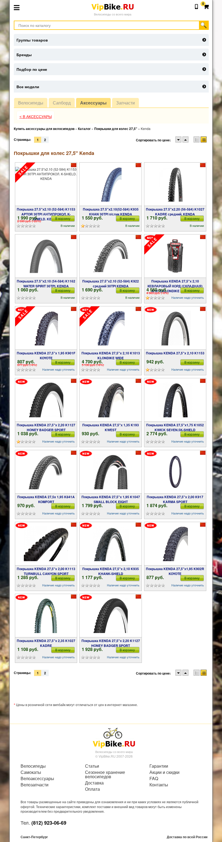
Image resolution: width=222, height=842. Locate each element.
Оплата (92, 789)
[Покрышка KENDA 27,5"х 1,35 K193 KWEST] (110, 400)
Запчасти (125, 103)
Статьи (92, 766)
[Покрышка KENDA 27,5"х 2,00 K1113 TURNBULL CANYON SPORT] (46, 543)
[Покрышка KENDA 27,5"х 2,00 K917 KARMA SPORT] (175, 472)
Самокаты (31, 772)
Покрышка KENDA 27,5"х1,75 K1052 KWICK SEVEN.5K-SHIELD (175, 427)
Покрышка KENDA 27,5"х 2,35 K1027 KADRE (46, 643)
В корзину (62, 218)
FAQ (153, 778)
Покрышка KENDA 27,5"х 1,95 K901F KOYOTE (46, 355)
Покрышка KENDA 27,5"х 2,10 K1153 (175, 353)
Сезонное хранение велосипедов (105, 774)
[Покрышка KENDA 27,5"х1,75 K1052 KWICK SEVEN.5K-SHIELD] (175, 400)
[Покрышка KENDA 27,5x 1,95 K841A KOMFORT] (46, 472)
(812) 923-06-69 (48, 822)
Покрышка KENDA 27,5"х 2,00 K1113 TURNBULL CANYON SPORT (46, 571)
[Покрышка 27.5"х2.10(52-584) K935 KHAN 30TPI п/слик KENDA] (111, 184)
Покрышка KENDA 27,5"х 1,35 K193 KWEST (110, 427)
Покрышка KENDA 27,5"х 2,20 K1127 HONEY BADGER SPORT (46, 427)
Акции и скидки (164, 772)
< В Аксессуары (35, 117)
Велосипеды (30, 103)
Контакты (158, 785)
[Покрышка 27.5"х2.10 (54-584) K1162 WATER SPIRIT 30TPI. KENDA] (46, 256)
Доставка (94, 783)
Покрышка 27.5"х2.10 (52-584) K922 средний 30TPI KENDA (110, 283)
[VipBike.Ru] (114, 737)
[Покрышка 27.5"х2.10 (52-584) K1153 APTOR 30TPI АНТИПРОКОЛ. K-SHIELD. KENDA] (46, 184)
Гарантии (158, 766)
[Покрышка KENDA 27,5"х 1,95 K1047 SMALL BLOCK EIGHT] (110, 472)
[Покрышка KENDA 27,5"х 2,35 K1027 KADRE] (46, 615)
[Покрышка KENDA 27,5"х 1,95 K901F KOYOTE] (46, 328)
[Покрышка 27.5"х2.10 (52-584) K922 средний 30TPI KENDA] (110, 256)
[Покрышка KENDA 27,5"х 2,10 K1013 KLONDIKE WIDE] (111, 328)
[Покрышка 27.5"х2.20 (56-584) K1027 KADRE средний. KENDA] (175, 184)
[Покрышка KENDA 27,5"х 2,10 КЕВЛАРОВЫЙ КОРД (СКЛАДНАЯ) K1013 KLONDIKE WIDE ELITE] (175, 256)
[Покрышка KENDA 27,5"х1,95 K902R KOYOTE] (175, 543)
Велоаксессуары (37, 778)
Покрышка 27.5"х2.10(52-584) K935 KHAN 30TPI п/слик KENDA (111, 212)
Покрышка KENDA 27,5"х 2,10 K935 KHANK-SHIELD (110, 571)
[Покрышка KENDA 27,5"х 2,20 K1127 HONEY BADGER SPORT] (46, 400)
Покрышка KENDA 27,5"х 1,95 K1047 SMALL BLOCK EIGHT (110, 499)
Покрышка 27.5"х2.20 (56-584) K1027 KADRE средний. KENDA (175, 212)
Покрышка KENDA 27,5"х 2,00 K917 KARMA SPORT (175, 499)
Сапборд (62, 103)
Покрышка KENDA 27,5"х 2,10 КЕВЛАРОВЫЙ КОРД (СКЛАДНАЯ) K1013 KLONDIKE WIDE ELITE (175, 286)
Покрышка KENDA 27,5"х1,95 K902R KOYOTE (175, 571)
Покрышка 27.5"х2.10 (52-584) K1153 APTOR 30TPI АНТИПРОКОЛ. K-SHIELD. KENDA (46, 214)
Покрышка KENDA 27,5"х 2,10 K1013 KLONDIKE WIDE (110, 355)
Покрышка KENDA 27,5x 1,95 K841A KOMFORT (46, 499)
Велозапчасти (34, 785)
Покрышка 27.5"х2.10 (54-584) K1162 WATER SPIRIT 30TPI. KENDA (46, 283)
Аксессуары (93, 103)
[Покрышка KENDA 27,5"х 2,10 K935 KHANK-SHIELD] (110, 543)
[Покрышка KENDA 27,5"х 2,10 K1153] (175, 328)
